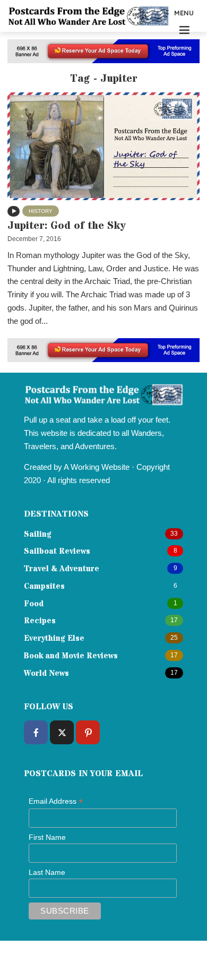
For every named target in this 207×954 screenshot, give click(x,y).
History (41, 211)
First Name (47, 837)
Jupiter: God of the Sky (66, 226)
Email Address (56, 801)
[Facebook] (36, 732)
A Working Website (97, 466)
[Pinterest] (88, 732)
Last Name (47, 872)
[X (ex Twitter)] (62, 732)
